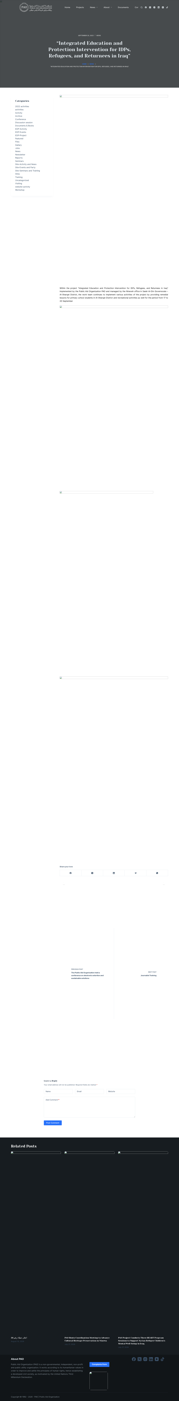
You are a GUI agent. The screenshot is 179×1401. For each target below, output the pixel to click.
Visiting (18, 183)
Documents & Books (24, 125)
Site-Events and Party (25, 167)
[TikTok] (167, 7)
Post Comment (52, 1123)
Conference (20, 119)
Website (111, 1091)
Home (67, 7)
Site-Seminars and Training (27, 170)
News (92, 7)
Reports (19, 158)
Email (79, 1091)
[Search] (141, 7)
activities (19, 109)
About (106, 7)
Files (17, 141)
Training (19, 177)
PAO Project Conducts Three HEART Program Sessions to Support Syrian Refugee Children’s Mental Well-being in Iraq (141, 1341)
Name (48, 1091)
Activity (18, 113)
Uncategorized (22, 180)
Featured (19, 138)
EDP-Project (20, 135)
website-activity (22, 187)
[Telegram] (135, 873)
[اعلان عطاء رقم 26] (36, 1242)
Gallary (18, 145)
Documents (123, 7)
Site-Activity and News (25, 164)
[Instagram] (154, 7)
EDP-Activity (21, 129)
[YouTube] (163, 7)
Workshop (19, 190)
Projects (80, 7)
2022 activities (22, 106)
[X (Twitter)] (150, 7)
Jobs (17, 148)
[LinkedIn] (159, 7)
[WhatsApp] (157, 873)
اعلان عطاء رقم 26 (19, 1338)
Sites (17, 174)
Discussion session (24, 122)
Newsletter (20, 154)
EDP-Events (20, 132)
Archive (18, 116)
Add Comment (52, 1100)
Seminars (19, 161)
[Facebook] (146, 7)
